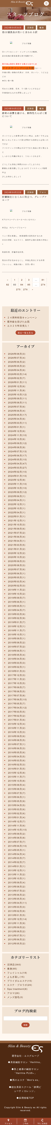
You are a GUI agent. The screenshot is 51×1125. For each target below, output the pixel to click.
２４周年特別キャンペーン (22, 317)
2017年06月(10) (17, 699)
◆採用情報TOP (25, 1097)
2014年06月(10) (17, 845)
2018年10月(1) (17, 634)
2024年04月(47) (17, 463)
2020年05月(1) (17, 577)
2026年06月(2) (17, 361)
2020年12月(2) (17, 553)
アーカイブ (25, 346)
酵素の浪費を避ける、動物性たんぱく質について (24, 114)
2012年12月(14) (17, 919)
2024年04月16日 (13, 27)
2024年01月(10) (17, 475)
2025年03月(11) (17, 422)
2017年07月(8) (17, 695)
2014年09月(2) (17, 833)
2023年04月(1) (17, 500)
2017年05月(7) (17, 703)
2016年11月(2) (17, 728)
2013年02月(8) (17, 911)
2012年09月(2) (17, 927)
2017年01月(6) (17, 719)
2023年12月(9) (17, 479)
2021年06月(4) (17, 536)
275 (18, 289)
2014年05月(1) (17, 850)
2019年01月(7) (17, 622)
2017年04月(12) (17, 707)
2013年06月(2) (17, 894)
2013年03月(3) (17, 906)
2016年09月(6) (17, 736)
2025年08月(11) (17, 402)
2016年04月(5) (17, 756)
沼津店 (30, 27)
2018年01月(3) (17, 671)
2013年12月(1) (17, 870)
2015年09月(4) (17, 784)
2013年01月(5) (17, 915)
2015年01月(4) (17, 817)
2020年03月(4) (17, 581)
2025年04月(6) (17, 418)
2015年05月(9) (17, 801)
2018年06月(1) (17, 650)
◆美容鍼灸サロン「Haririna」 (25, 1062)
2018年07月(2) (17, 646)
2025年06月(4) (17, 410)
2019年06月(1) (17, 601)
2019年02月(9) (17, 618)
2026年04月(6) (17, 370)
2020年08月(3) (17, 565)
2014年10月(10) (17, 829)
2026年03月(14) (17, 374)
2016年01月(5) (17, 768)
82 (7, 284)
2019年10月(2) (17, 593)
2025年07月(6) (17, 406)
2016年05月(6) (17, 752)
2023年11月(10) (17, 483)
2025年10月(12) (17, 394)
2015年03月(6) (17, 809)
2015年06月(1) (17, 797)
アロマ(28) (13, 993)
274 (43, 284)
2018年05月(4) (17, 654)
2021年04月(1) (17, 540)
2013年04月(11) (17, 902)
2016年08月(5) (17, 740)
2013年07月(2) (17, 890)
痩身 (41, 27)
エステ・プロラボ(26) (19, 984)
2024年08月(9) (17, 447)
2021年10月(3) (17, 524)
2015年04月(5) (17, 805)
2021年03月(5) (17, 544)
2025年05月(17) (17, 414)
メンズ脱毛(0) (15, 997)
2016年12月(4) (17, 723)
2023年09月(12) (17, 492)
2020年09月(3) (17, 561)
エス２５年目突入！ (18, 325)
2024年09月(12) (17, 443)
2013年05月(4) (17, 898)
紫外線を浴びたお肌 (18, 321)
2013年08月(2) (17, 886)
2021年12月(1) (17, 520)
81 (43, 279)
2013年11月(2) (17, 874)
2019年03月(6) (17, 614)
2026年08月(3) (17, 353)
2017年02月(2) (17, 715)
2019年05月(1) (17, 605)
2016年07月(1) (17, 744)
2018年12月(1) (17, 626)
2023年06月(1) (17, 496)
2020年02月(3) (17, 585)
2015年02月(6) (17, 813)
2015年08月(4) (17, 789)
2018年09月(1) (17, 638)
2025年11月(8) (17, 390)
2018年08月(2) (17, 642)
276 (25, 289)
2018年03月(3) (17, 662)
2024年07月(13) (17, 451)
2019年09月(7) (17, 597)
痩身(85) (12, 968)
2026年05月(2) (17, 366)
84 (21, 284)
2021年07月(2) (17, 532)
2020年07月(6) (17, 569)
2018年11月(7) (17, 630)
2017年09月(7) (17, 687)
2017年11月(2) (17, 679)
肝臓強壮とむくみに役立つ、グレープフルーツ (24, 198)
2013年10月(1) (17, 878)
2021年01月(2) (17, 549)
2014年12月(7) (17, 821)
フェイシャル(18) (17, 972)
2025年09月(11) (17, 398)
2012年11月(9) (17, 923)
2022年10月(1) (17, 508)
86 (36, 284)
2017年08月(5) (17, 691)
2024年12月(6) (17, 431)
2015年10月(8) (17, 780)
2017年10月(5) (17, 683)
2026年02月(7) (17, 378)
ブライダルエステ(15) (19, 980)
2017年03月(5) (17, 711)
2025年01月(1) (17, 427)
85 (28, 284)
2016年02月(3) (17, 764)
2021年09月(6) (17, 528)
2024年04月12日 (13, 108)
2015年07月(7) (17, 793)
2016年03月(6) (17, 760)
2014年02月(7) (17, 862)
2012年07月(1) (17, 935)
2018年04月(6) (17, 658)
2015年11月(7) (17, 776)
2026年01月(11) (17, 382)
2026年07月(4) (17, 357)
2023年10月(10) (17, 488)
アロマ (42, 192)
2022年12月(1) (17, 504)
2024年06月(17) (17, 455)
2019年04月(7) (17, 610)
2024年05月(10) (17, 459)
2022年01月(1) (17, 516)
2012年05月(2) (17, 943)
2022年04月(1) (17, 512)
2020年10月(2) (17, 557)
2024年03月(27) (17, 467)
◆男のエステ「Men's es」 (25, 1079)
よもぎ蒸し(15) (16, 976)
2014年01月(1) (17, 866)
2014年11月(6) (17, 825)
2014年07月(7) (17, 841)
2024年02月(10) (17, 471)
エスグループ (31, 1055)
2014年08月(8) (17, 837)
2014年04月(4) (17, 854)
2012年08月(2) (17, 931)
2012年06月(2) (17, 939)
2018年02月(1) (17, 667)
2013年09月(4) (17, 882)
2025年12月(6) (17, 386)
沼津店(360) (14, 964)
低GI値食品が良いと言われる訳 (20, 32)
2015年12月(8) (17, 772)
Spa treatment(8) (17, 989)
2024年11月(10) (17, 435)
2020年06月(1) (17, 573)
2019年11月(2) (17, 589)
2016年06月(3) (17, 748)
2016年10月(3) (17, 732)
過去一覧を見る (25, 332)
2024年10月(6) (17, 439)
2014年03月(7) (17, 858)
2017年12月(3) (17, 675)
